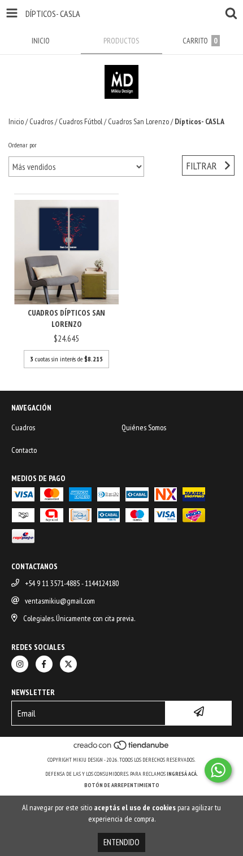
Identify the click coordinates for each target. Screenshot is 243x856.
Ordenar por (22, 145)
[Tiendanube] (121, 748)
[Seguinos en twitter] (68, 664)
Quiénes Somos (144, 427)
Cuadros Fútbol (80, 121)
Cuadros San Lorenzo (138, 121)
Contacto (24, 450)
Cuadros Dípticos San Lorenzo (66, 318)
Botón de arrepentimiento (121, 785)
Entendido (121, 842)
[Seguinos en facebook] (44, 664)
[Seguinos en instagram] (19, 664)
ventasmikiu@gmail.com (60, 601)
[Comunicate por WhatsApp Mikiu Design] (218, 770)
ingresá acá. (182, 774)
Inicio (16, 121)
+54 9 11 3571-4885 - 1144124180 (72, 583)
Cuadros (41, 121)
